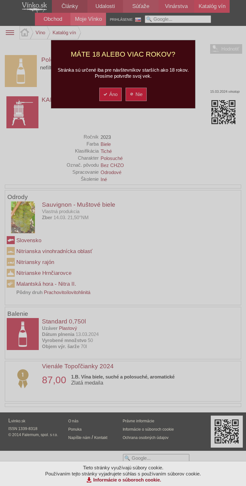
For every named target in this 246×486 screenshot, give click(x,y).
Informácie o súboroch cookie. (127, 479)
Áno (113, 94)
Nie (139, 94)
